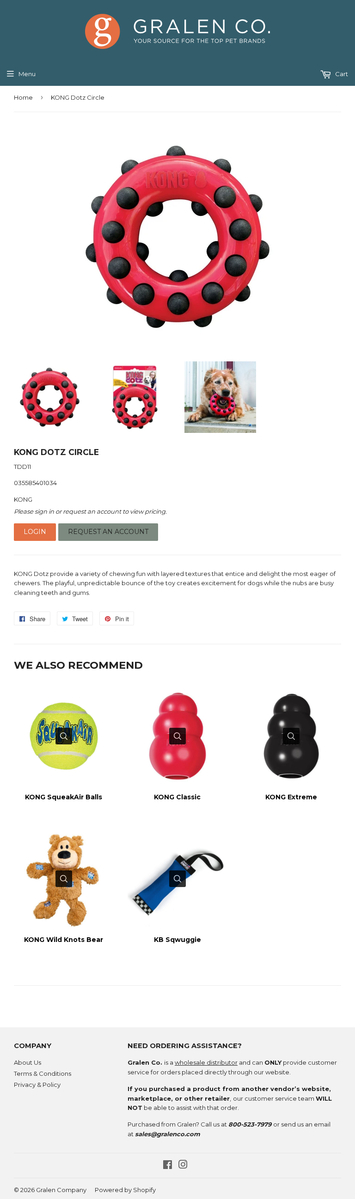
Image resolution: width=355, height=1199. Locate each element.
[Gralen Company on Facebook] (167, 1165)
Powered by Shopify (125, 1189)
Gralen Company (61, 1189)
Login (35, 532)
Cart (341, 74)
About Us (27, 1062)
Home (23, 97)
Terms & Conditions (42, 1073)
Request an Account (108, 532)
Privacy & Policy (37, 1084)
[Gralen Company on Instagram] (183, 1165)
